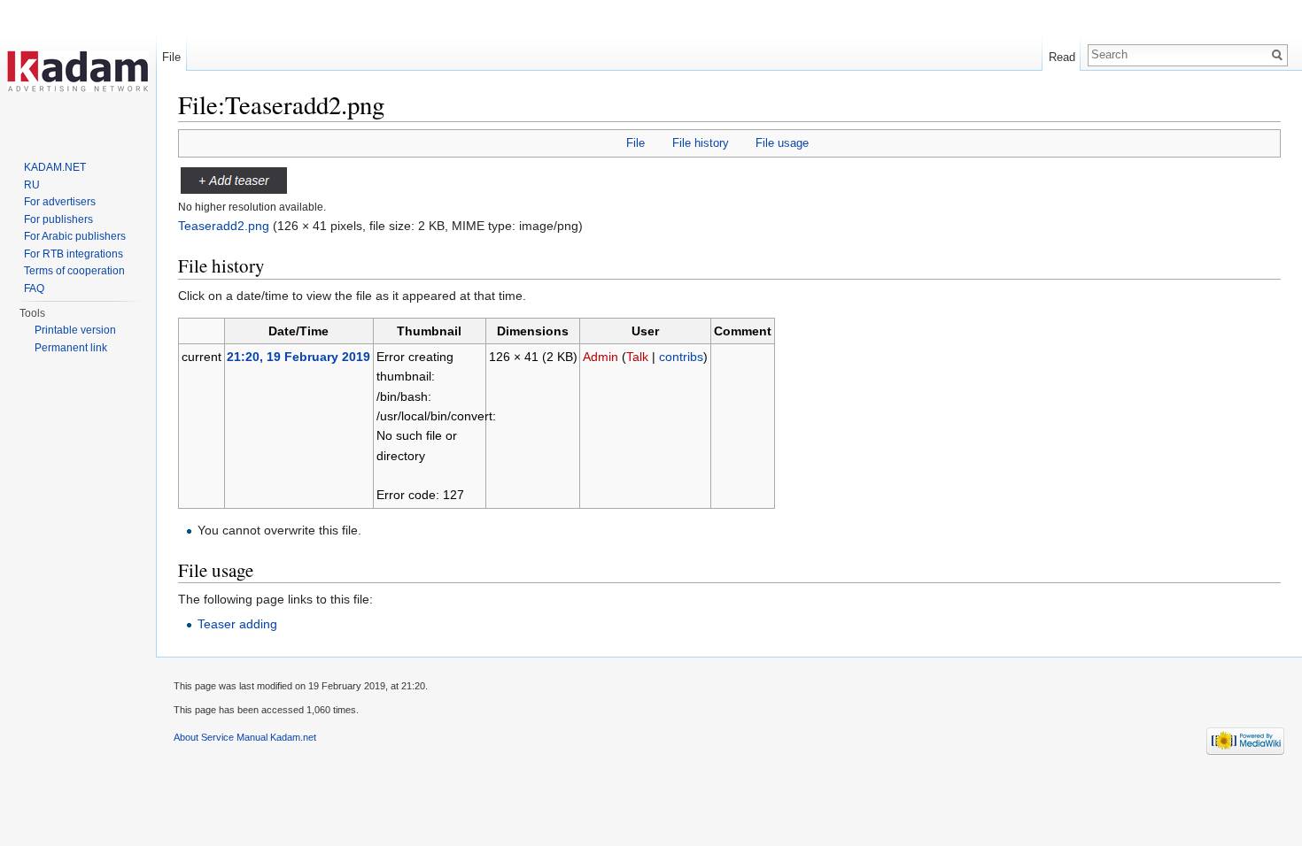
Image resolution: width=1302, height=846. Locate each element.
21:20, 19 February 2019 (298, 357)
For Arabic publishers (75, 236)
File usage (782, 143)
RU (32, 185)
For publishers (58, 219)
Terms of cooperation (74, 271)
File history (700, 143)
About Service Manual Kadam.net (245, 737)
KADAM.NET (55, 167)
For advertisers (60, 202)
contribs (681, 357)
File (635, 143)
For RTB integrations (73, 254)
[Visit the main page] (78, 71)
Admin (600, 357)
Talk (637, 357)
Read (1062, 57)
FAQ (34, 288)
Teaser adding (237, 624)
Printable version (75, 330)
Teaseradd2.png (223, 226)
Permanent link (71, 348)
